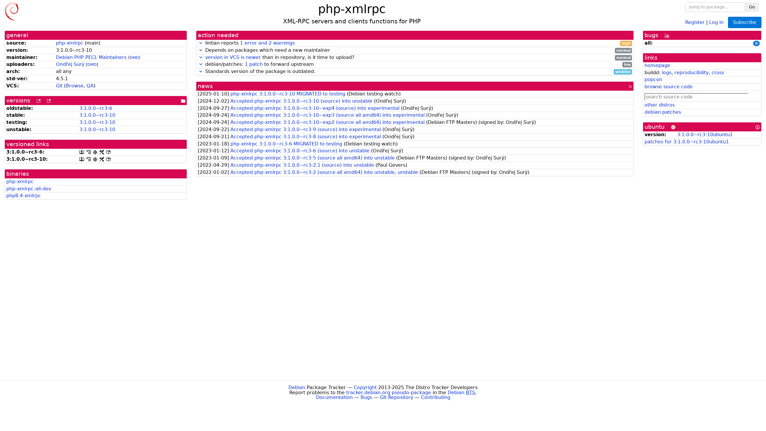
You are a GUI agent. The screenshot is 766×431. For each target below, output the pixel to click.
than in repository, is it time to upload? (418, 57)
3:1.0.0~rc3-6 (95, 108)
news (205, 86)
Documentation (334, 397)
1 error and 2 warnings (267, 43)
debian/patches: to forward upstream (417, 64)
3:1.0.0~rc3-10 (97, 115)
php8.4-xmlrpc (23, 195)
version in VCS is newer (233, 57)
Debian (296, 387)
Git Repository (396, 397)
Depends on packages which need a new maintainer (417, 50)
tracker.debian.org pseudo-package (388, 392)
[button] (200, 43)
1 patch (254, 64)
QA (90, 86)
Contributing (435, 397)
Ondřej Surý (70, 64)
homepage (657, 65)
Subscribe (744, 22)
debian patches (663, 112)
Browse (74, 86)
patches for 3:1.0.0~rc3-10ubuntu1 (687, 142)
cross (718, 72)
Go (752, 6)
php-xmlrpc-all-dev (28, 189)
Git (59, 86)
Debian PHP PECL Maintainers (91, 57)
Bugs (366, 397)
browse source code (669, 86)
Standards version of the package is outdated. (417, 71)
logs (666, 72)
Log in (716, 22)
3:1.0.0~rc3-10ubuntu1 (705, 134)
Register (695, 22)
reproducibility (691, 72)
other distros (660, 105)
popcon (653, 79)
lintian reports (417, 43)
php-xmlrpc (69, 43)
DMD (134, 57)
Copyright (365, 387)
